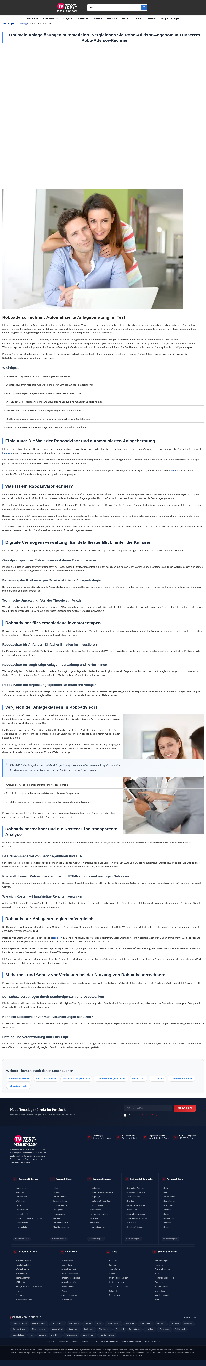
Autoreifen (67, 1300)
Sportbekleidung (60, 1206)
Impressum (50, 1341)
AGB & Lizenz (97, 1341)
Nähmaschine (71, 1335)
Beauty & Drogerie (102, 1179)
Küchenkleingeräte (24, 1261)
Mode (125, 18)
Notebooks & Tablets (136, 1192)
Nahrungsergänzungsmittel (101, 1192)
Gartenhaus (165, 1329)
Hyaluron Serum (39, 1324)
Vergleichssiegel (170, 18)
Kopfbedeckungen (116, 1282)
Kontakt (157, 1341)
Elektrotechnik (22, 1214)
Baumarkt (32, 18)
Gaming (130, 1201)
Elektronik (83, 18)
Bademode (113, 1291)
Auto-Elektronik (69, 1269)
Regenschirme (115, 1295)
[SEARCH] (144, 7)
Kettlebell (188, 1324)
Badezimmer (169, 1201)
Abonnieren (185, 1108)
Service (151, 18)
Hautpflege (95, 1197)
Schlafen (167, 1210)
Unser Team (160, 1291)
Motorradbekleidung (71, 1278)
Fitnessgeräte (59, 1214)
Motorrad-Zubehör (70, 1274)
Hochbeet (150, 1329)
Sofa (31, 1335)
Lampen (167, 1214)
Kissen (167, 1227)
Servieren (20, 1295)
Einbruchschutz (22, 1223)
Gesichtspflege (96, 1206)
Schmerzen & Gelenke (99, 1214)
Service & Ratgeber (167, 1251)
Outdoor (56, 1192)
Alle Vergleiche (187, 1317)
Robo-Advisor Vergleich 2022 (76, 1079)
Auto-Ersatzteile (69, 1282)
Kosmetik (94, 1218)
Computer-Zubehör (135, 1188)
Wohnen (137, 18)
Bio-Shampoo (104, 1329)
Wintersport (58, 1218)
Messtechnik (21, 1227)
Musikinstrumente (61, 1227)
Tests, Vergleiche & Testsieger (15, 24)
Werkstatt (20, 1192)
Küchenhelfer (21, 1274)
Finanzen (7, 453)
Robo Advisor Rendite (46, 1079)
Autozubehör (67, 1261)
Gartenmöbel (21, 1197)
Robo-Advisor (138, 1079)
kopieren (57, 938)
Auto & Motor (50, 18)
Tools (157, 1274)
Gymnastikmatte (19, 1329)
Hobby (56, 1188)
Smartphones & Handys (137, 1218)
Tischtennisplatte (107, 1335)
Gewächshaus (18, 1335)
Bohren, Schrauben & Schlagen (29, 1218)
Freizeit (98, 18)
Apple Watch (57, 1329)
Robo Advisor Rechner (19, 1079)
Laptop (88, 1324)
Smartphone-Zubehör (136, 1214)
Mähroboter (74, 1324)
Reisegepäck (58, 1210)
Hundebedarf (95, 1188)
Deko (166, 1192)
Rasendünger (134, 1329)
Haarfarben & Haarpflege (100, 1201)
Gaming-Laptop (113, 1324)
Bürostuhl (161, 1324)
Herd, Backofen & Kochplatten (29, 1287)
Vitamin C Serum (19, 1324)
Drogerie (67, 18)
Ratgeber (159, 1282)
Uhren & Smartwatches (118, 1287)
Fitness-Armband (39, 1329)
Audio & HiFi (132, 1210)
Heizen (19, 1206)
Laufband (175, 1324)
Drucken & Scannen (135, 1227)
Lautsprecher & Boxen (136, 1206)
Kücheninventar (22, 1269)
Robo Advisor (157, 1079)
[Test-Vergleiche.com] (25, 1141)
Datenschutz (63, 1341)
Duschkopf (55, 1335)
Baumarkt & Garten (28, 1179)
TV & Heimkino (133, 1197)
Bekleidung (113, 1265)
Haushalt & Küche (28, 1251)
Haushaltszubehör (23, 1265)
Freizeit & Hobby (64, 1179)
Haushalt (112, 18)
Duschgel (120, 1329)
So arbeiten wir (161, 1287)
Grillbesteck (180, 1329)
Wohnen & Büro (175, 1179)
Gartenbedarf (21, 1188)
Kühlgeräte (20, 1282)
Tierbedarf (94, 1223)
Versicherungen (161, 1261)
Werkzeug (20, 1201)
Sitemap (158, 1300)
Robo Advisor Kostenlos (182, 1079)
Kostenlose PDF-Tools (164, 1278)
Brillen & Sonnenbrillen (118, 1278)
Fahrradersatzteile (60, 1223)
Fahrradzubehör (59, 1197)
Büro (166, 1188)
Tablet (98, 1324)
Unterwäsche (114, 1269)
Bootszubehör (68, 1287)
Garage (65, 1291)
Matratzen (168, 1206)
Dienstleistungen (162, 1269)
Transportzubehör (70, 1295)
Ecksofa (42, 1335)
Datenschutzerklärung (148, 1115)
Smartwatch (74, 1329)
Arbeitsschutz (22, 1210)
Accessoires (114, 1261)
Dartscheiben (88, 1335)
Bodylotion (88, 1329)
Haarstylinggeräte (97, 1227)
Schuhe (112, 1274)
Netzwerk (131, 1223)
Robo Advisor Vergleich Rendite (111, 1079)
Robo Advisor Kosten (18, 1086)
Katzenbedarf (96, 1210)
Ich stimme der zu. (144, 1115)
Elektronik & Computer (141, 1179)
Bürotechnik (169, 1218)
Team (124, 1341)
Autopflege (67, 1265)
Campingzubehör (60, 1201)
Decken (167, 1223)
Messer (19, 1291)
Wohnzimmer (170, 1197)
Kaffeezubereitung (24, 1300)
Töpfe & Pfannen (23, 1278)
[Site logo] (67, 7)
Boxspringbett (146, 1324)
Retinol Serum (58, 1324)
